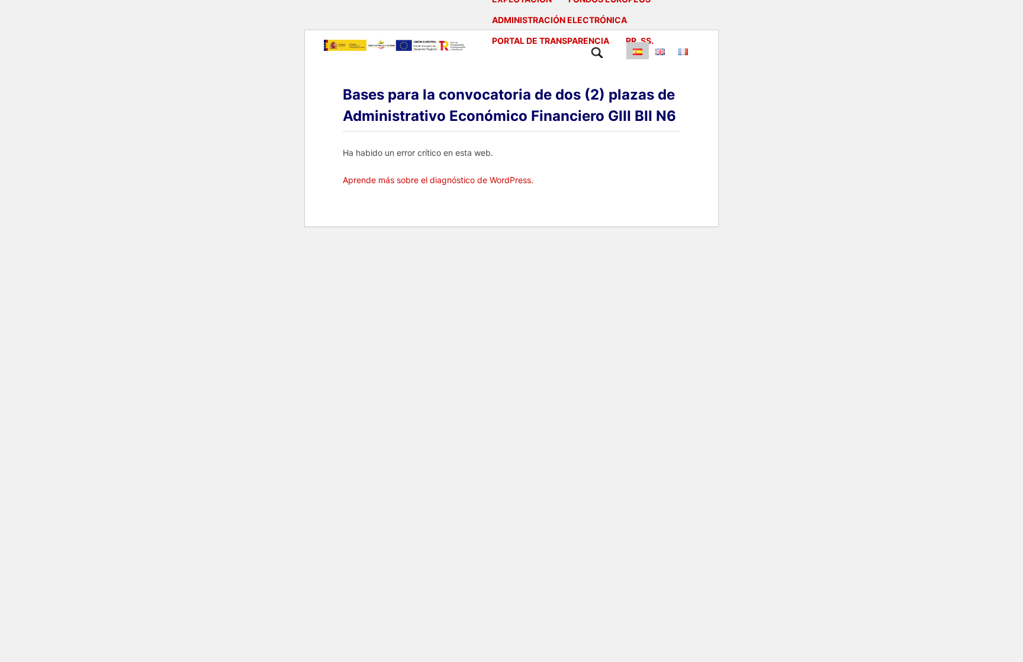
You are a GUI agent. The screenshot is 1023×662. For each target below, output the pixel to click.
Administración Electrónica (559, 20)
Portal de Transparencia (550, 41)
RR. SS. (640, 41)
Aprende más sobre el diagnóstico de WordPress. (438, 180)
